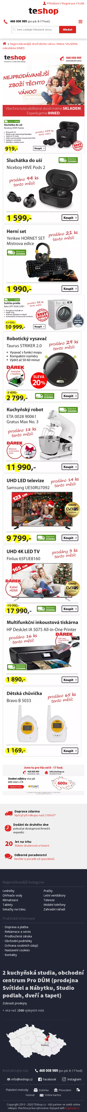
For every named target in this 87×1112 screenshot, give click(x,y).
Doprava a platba (16, 927)
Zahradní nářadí (54, 909)
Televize (49, 900)
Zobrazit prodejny (15, 1003)
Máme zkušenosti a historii (32, 845)
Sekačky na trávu (14, 909)
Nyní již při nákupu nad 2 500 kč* (35, 815)
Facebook (49, 1079)
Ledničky (8, 891)
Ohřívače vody (12, 895)
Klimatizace (10, 900)
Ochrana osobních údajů (21, 945)
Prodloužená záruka (18, 936)
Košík (81, 3)
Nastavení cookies (17, 950)
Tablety (8, 905)
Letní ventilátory (54, 895)
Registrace (68, 3)
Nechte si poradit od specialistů (34, 859)
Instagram (74, 1079)
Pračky (48, 891)
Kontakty (11, 955)
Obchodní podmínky (18, 941)
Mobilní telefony (54, 905)
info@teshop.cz (22, 1079)
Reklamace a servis (18, 932)
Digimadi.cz (72, 1108)
